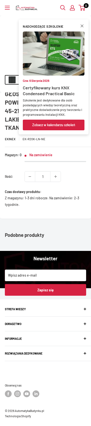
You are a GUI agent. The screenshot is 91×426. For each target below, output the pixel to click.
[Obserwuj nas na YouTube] (26, 393)
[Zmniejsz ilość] (30, 176)
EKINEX (10, 139)
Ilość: (9, 176)
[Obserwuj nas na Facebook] (8, 393)
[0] (82, 8)
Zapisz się (45, 290)
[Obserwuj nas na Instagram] (17, 393)
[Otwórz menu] (7, 8)
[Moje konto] (72, 7)
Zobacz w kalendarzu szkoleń (53, 125)
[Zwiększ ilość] (55, 176)
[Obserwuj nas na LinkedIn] (36, 393)
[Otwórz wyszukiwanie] (63, 7)
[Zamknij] (82, 26)
